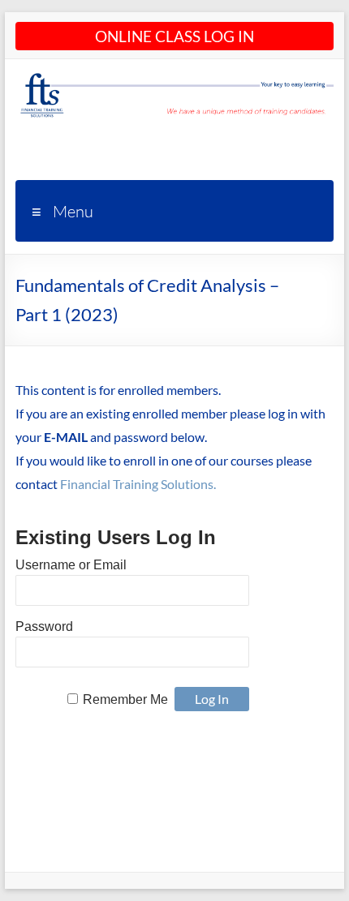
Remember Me (125, 699)
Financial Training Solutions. (138, 483)
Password (44, 626)
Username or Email (71, 565)
